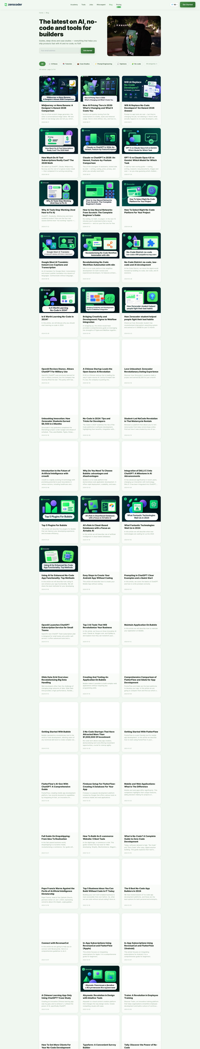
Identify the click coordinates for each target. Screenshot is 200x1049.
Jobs (91, 5)
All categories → (151, 64)
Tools (83, 5)
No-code (136, 64)
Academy (74, 5)
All (42, 64)
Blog (110, 5)
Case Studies (83, 64)
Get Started (188, 4)
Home (41, 13)
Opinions (122, 64)
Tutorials (67, 64)
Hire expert (101, 5)
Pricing (118, 5)
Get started (87, 50)
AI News (53, 64)
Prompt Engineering (103, 64)
